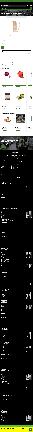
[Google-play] (18, 157)
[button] (5, 5)
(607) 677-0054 (4, 209)
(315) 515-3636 (3, 197)
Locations (2, 171)
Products (5, 12)
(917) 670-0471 (4, 185)
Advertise (18, 177)
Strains (18, 167)
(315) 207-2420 (4, 317)
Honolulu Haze (4, 125)
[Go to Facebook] (14, 157)
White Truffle (30, 80)
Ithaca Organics (4, 124)
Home (2, 12)
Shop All (18, 160)
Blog (17, 174)
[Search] (31, 8)
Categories (18, 163)
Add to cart (29, 53)
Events (2, 175)
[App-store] (17, 157)
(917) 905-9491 (4, 385)
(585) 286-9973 (4, 371)
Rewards (18, 171)
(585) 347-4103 (4, 330)
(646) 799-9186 (4, 263)
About (2, 173)
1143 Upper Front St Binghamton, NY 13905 (9, 208)
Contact (2, 174)
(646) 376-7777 (4, 249)
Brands (18, 164)
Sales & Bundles (19, 161)
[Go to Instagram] (15, 157)
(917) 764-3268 (4, 290)
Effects (18, 165)
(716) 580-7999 (4, 236)
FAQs (18, 173)
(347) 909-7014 (4, 222)
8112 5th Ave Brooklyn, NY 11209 (7, 220)
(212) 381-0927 (4, 276)
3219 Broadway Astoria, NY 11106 (7, 183)
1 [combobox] (2, 51)
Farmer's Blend (17, 125)
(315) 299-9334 (4, 399)
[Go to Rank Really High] (16, 426)
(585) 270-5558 (4, 358)
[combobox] (15, 8)
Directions (18, 175)
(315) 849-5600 (4, 412)
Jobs (1, 177)
